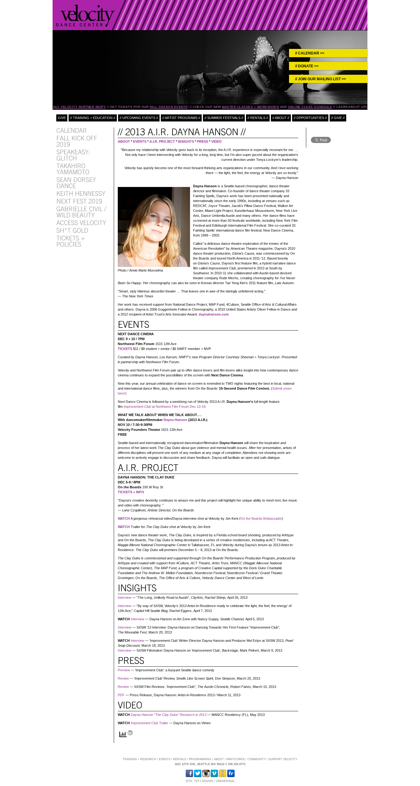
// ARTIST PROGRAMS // (181, 118)
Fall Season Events (166, 107)
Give (62, 118)
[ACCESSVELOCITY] (81, 222)
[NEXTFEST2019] (79, 200)
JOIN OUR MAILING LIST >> (322, 79)
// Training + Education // (92, 118)
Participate (236, 759)
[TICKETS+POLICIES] (71, 240)
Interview (124, 597)
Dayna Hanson (175, 420)
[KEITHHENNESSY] (80, 193)
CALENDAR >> (311, 53)
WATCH (124, 518)
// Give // (338, 118)
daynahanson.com (214, 314)
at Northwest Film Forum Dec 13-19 (164, 406)
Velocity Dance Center (85, 15)
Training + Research (139, 759)
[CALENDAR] (71, 130)
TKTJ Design (203, 781)
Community (257, 759)
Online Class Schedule (308, 107)
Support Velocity (282, 759)
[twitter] (197, 776)
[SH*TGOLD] (72, 230)
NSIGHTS (186, 141)
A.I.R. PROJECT (162, 141)
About (219, 759)
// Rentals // (258, 118)
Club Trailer (159, 723)
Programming (200, 759)
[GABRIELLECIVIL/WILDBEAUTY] (82, 211)
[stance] (222, 776)
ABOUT (124, 141)
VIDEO (216, 141)
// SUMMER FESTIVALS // (223, 118)
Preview (124, 670)
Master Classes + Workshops (248, 107)
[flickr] (231, 776)
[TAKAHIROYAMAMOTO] (72, 168)
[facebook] (189, 776)
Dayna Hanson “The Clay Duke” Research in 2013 (168, 715)
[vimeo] (214, 776)
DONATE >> (308, 66)
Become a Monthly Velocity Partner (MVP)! (63, 107)
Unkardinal (225, 781)
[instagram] (206, 776)
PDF (121, 695)
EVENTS (139, 141)
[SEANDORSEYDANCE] (76, 182)
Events (164, 759)
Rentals (179, 759)
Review (123, 678)
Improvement (140, 723)
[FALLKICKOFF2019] (77, 140)
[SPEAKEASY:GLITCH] (74, 154)
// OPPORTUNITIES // (310, 118)
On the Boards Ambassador (261, 518)
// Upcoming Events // (139, 118)
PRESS (202, 141)
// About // (280, 118)
